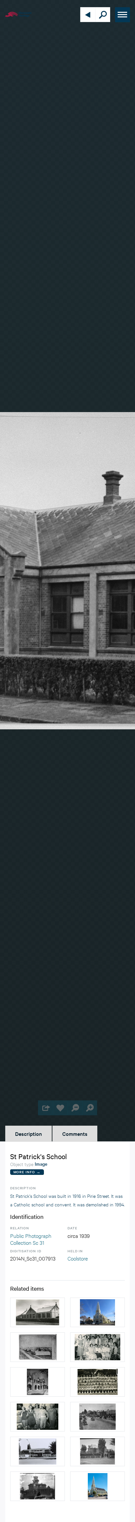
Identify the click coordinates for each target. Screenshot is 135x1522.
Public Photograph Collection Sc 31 (30, 1239)
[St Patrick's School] (37, 1312)
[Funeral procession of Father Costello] (97, 1416)
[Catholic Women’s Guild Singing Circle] (97, 1347)
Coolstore (78, 1258)
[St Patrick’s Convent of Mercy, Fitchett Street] (37, 1382)
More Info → (27, 1171)
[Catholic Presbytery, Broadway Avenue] (37, 1451)
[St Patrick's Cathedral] (97, 1486)
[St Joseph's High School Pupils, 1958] (97, 1382)
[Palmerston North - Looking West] (37, 1347)
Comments (74, 1133)
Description (28, 1133)
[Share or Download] (45, 1107)
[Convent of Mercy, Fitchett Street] (97, 1451)
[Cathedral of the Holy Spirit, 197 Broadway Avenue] (97, 1312)
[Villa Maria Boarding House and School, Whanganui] (37, 1486)
